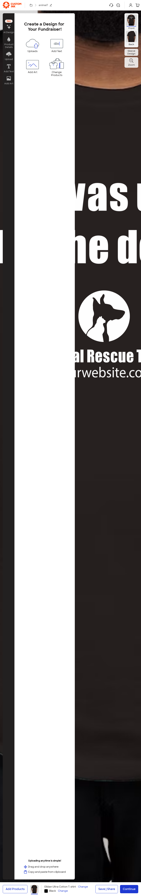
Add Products (15, 889)
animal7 (43, 5)
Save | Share (106, 889)
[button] (8, 27)
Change (83, 886)
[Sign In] (130, 5)
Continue (129, 889)
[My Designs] (31, 5)
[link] (12, 5)
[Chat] (118, 5)
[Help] (111, 5)
